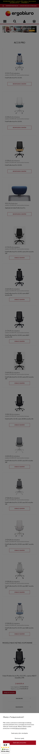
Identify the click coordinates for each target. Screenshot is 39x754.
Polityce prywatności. (21, 728)
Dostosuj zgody (19, 738)
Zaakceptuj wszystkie (19, 742)
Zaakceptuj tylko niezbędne (19, 733)
